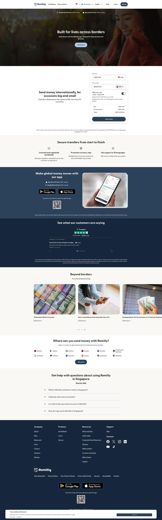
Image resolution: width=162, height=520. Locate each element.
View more (81, 362)
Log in (116, 4)
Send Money (52, 4)
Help (107, 4)
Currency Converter (89, 453)
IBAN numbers (87, 448)
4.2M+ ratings (95, 13)
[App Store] (66, 191)
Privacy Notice (53, 476)
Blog (35, 435)
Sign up (124, 4)
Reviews (37, 457)
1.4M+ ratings (69, 13)
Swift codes (86, 435)
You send (94, 73)
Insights (85, 461)
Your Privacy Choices (67, 476)
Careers (37, 448)
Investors (37, 453)
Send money (109, 119)
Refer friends (86, 457)
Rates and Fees (62, 4)
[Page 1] (79, 330)
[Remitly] (40, 4)
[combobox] (119, 87)
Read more (38, 320)
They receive (95, 83)
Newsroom (38, 440)
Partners (85, 444)
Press (36, 444)
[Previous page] (77, 329)
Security (97, 476)
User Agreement (39, 476)
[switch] (124, 93)
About (36, 431)
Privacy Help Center (84, 476)
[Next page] (85, 329)
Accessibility (106, 476)
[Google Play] (47, 191)
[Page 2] (81, 330)
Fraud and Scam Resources (91, 440)
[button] (78, 4)
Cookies (116, 476)
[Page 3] (83, 330)
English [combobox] (97, 4)
